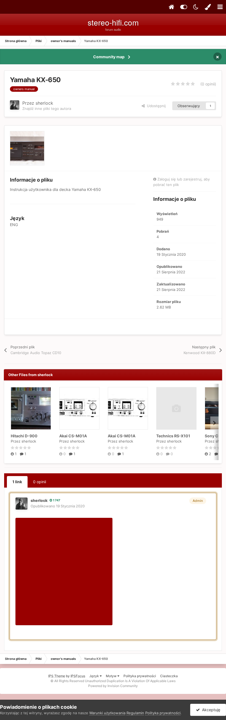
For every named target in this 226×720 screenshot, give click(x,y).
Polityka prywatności (139, 676)
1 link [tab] (17, 481)
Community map (109, 56)
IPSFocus (78, 676)
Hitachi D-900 (24, 435)
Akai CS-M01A (73, 435)
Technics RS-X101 (173, 435)
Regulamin (135, 713)
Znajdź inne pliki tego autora (46, 108)
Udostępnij (155, 106)
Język (94, 676)
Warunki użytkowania (107, 713)
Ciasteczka (169, 676)
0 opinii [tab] (39, 481)
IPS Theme (56, 676)
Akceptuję (210, 709)
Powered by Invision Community (113, 686)
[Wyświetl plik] (31, 408)
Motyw (111, 676)
